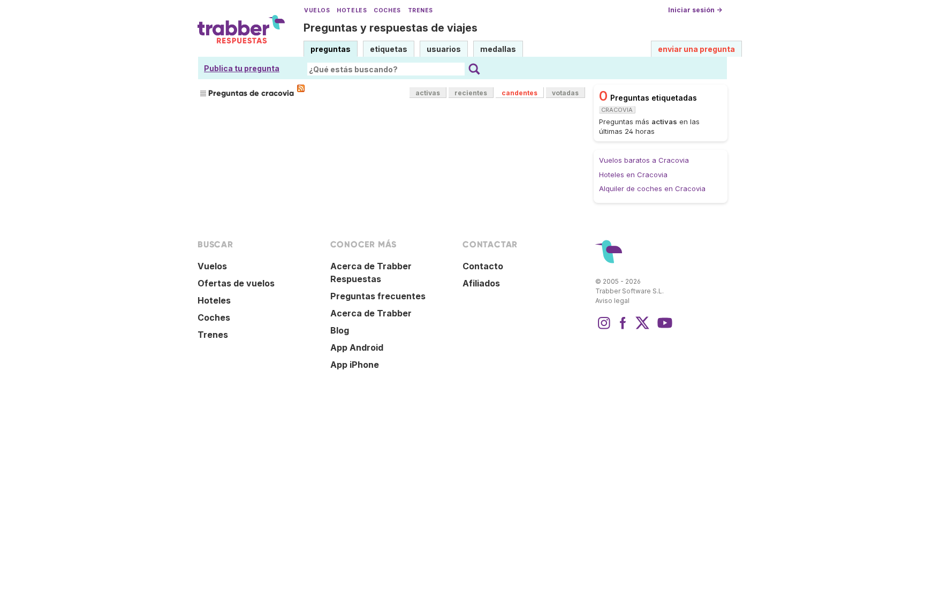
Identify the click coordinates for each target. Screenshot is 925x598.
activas (427, 93)
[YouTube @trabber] (663, 328)
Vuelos (317, 10)
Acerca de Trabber (371, 313)
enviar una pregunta (696, 49)
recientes (470, 93)
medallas (498, 49)
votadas (565, 93)
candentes (519, 93)
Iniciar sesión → (695, 10)
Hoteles (352, 10)
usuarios (444, 49)
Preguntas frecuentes (378, 296)
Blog (339, 330)
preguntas (330, 49)
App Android (356, 347)
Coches (387, 10)
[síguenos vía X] (642, 328)
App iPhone (354, 364)
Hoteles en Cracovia (633, 174)
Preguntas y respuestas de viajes (390, 27)
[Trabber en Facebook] (623, 328)
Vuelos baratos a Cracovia (644, 160)
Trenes (420, 10)
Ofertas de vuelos (236, 283)
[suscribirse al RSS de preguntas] (301, 88)
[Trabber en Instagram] (603, 328)
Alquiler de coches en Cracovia (652, 188)
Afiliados (481, 283)
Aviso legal (612, 301)
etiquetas (388, 49)
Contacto (482, 266)
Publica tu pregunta (241, 68)
